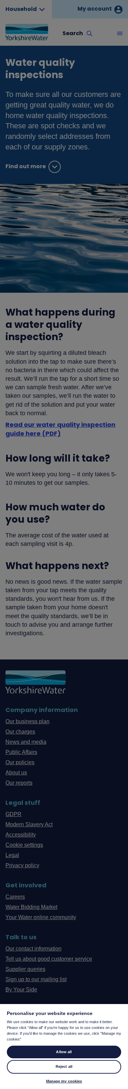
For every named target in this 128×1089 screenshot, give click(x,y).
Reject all (64, 1066)
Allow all (64, 1052)
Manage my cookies (64, 1081)
